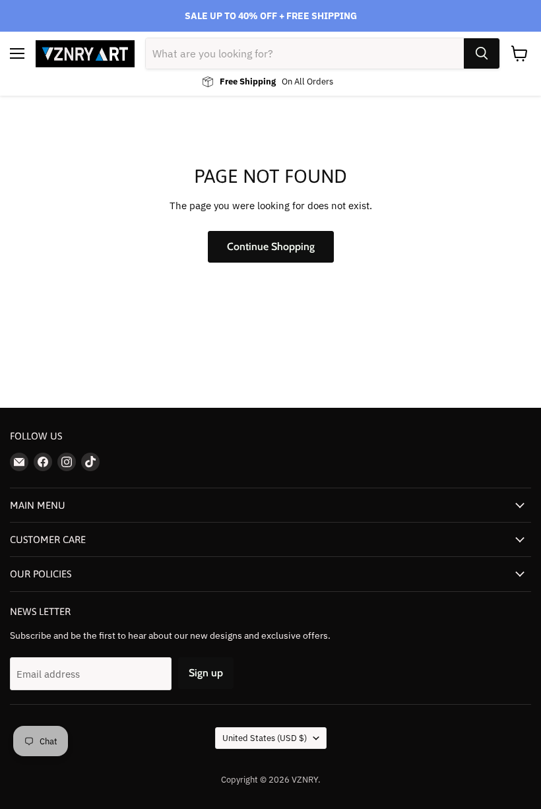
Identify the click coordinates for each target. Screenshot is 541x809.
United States (264, 738)
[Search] (481, 53)
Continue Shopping (271, 246)
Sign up (206, 672)
